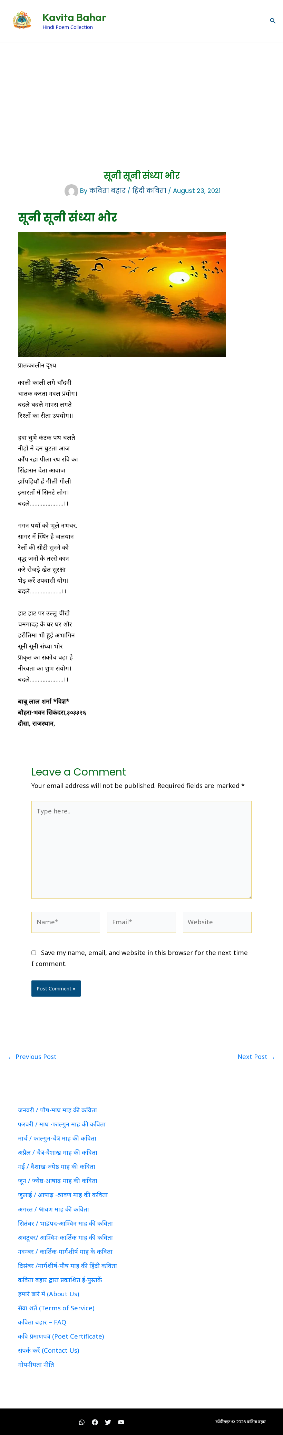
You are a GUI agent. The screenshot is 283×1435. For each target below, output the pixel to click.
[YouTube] (121, 1422)
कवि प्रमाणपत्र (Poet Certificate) (61, 1336)
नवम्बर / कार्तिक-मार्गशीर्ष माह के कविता (65, 1251)
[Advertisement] (141, 94)
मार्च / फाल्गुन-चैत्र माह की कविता (57, 1138)
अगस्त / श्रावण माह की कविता (53, 1209)
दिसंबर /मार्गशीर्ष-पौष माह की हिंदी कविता (67, 1265)
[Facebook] (95, 1422)
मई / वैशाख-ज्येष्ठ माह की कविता (56, 1166)
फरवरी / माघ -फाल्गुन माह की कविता (62, 1124)
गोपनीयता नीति (36, 1364)
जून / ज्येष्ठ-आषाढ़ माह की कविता (57, 1180)
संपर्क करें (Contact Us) (48, 1350)
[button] (273, 21)
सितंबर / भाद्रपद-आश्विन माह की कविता (65, 1223)
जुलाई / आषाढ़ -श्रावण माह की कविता (63, 1194)
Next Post (256, 1056)
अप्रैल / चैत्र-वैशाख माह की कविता (57, 1152)
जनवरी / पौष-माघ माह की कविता (57, 1110)
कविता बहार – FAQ (42, 1322)
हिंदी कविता (149, 190)
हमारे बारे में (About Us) (48, 1294)
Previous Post (32, 1056)
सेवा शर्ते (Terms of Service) (56, 1308)
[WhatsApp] (82, 1422)
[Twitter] (108, 1422)
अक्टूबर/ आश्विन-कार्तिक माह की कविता (65, 1237)
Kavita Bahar (74, 17)
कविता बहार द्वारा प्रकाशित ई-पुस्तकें (60, 1280)
